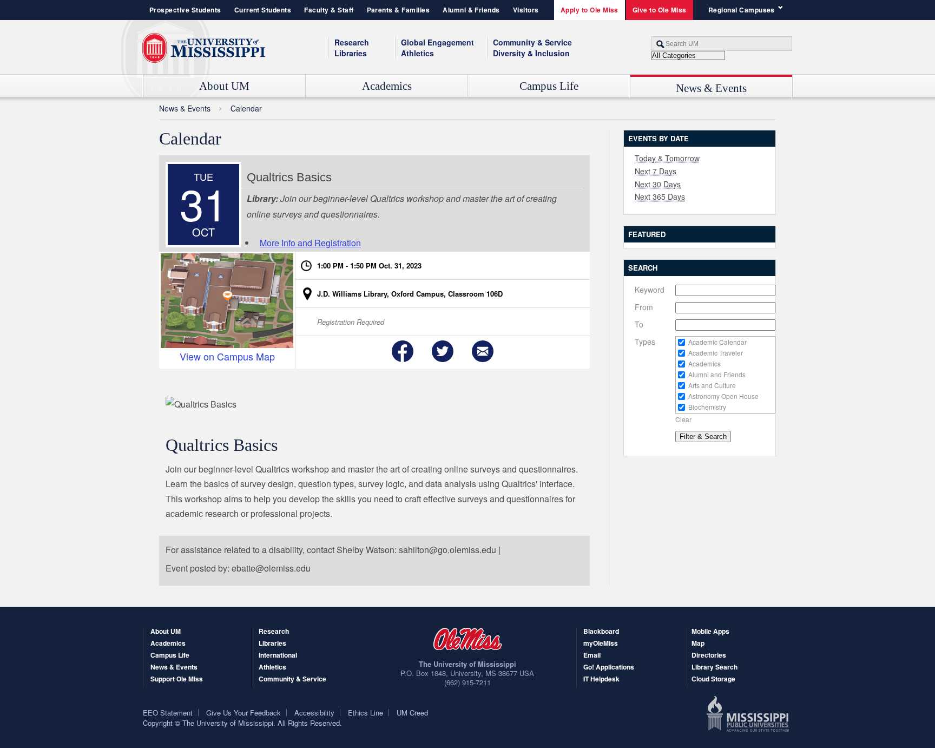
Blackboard (601, 632)
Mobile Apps (710, 632)
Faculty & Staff (328, 10)
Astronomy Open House (723, 396)
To (639, 324)
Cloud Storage (713, 679)
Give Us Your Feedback (243, 712)
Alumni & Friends (471, 10)
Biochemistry (707, 406)
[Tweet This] (442, 351)
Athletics (417, 53)
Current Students (263, 10)
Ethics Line (365, 712)
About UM (224, 86)
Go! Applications (608, 668)
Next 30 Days (658, 184)
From (644, 306)
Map (698, 644)
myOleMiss (600, 644)
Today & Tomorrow (667, 158)
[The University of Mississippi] (203, 48)
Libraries (350, 53)
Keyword (649, 289)
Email (592, 656)
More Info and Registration (310, 243)
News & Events (711, 88)
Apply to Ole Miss (589, 10)
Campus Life (548, 86)
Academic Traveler (715, 352)
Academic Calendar (717, 341)
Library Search (715, 668)
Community (532, 42)
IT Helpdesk (601, 679)
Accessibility (314, 712)
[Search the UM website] (721, 43)
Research (351, 42)
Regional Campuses (741, 10)
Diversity (531, 53)
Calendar (246, 108)
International (278, 656)
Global (437, 42)
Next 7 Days (655, 171)
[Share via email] (482, 351)
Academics (387, 86)
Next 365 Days (660, 196)
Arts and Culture (712, 385)
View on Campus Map (227, 356)
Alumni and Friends (717, 374)
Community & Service (292, 679)
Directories (709, 656)
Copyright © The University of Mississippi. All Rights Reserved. (242, 723)
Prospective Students (185, 10)
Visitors (526, 10)
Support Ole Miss (176, 679)
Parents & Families (398, 10)
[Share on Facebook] (402, 351)
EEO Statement (168, 712)
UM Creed (412, 712)
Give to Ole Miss (660, 10)
